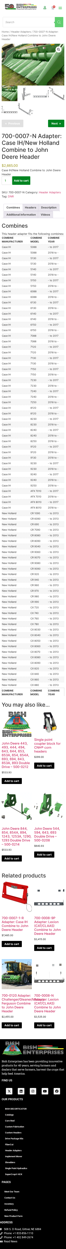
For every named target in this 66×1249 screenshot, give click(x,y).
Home (5, 31)
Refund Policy (11, 1210)
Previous (14, 123)
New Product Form (13, 1216)
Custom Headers (13, 1132)
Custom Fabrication (14, 1126)
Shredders (10, 1162)
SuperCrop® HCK (13, 1174)
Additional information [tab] (21, 214)
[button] (60, 8)
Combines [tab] (13, 207)
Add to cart (21, 180)
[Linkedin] (21, 1091)
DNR (11, 196)
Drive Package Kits (14, 1138)
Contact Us (9, 1197)
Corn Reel (10, 1120)
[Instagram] (33, 1091)
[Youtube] (45, 1091)
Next (54, 123)
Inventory (9, 1204)
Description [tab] (49, 207)
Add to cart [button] (11, 781)
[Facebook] (57, 1091)
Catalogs (9, 1114)
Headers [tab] (30, 207)
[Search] (59, 22)
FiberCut (9, 1144)
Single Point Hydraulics (16, 1168)
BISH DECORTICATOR (16, 1109)
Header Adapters (21, 31)
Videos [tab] (45, 214)
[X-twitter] (9, 1091)
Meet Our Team (11, 1191)
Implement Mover (13, 1156)
